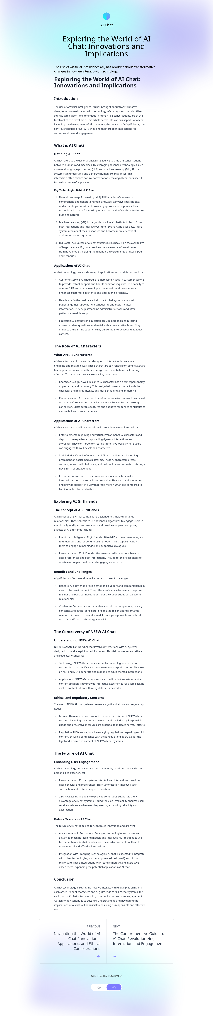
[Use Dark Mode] (99, 987)
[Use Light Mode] (113, 987)
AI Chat (106, 24)
